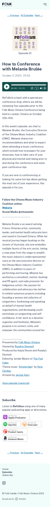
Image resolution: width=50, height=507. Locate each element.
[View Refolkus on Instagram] (4, 483)
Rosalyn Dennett (24, 346)
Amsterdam (25, 366)
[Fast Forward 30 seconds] (45, 88)
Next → (39, 15)
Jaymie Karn (22, 375)
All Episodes (27, 15)
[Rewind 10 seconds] (32, 88)
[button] (28, 85)
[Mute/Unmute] (41, 88)
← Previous (13, 15)
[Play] (6, 86)
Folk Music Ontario (29, 342)
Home (5, 469)
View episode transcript (15, 383)
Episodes (7, 472)
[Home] (7, 5)
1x (37, 88)
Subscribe (7, 475)
